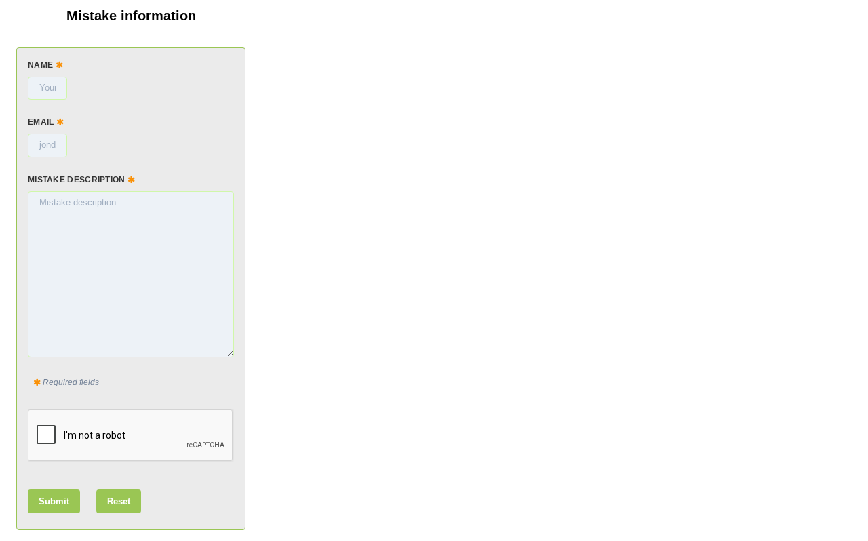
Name (42, 65)
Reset (118, 501)
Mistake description (77, 179)
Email (42, 122)
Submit (54, 501)
